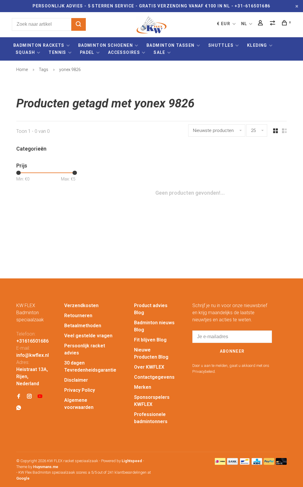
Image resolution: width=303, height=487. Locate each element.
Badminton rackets (39, 45)
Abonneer (232, 351)
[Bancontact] (244, 463)
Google (23, 478)
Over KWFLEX (149, 367)
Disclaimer (76, 380)
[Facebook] (18, 396)
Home (22, 69)
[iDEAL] (220, 463)
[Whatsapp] (18, 408)
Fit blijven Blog (150, 340)
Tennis (57, 52)
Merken (142, 387)
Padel (87, 52)
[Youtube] (40, 396)
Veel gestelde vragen (88, 335)
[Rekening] (261, 23)
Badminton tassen (171, 45)
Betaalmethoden (82, 325)
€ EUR (224, 23)
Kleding (257, 45)
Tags (43, 69)
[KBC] (257, 463)
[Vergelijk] (273, 23)
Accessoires (124, 52)
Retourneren (78, 315)
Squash (25, 52)
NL (244, 23)
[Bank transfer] (232, 463)
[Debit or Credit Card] (281, 463)
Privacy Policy (79, 390)
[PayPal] (269, 463)
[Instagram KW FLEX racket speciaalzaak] (29, 396)
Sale (159, 52)
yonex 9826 (70, 69)
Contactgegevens (154, 377)
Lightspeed (132, 461)
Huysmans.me (45, 467)
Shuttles (220, 45)
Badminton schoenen (105, 45)
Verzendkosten (81, 305)
